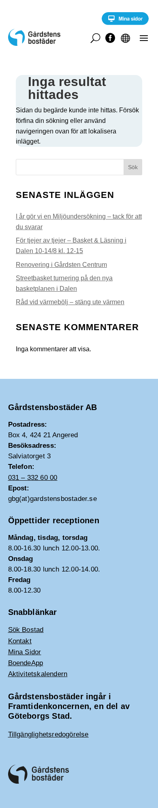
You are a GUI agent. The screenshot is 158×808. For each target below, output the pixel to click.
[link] (125, 22)
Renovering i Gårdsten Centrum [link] (61, 264)
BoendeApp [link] (25, 663)
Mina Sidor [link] (24, 652)
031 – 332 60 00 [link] (33, 477)
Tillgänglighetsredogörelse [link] (48, 734)
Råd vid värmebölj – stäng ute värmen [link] (70, 302)
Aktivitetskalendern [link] (38, 674)
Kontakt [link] (20, 641)
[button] (143, 37)
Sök (133, 167)
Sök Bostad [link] (26, 630)
